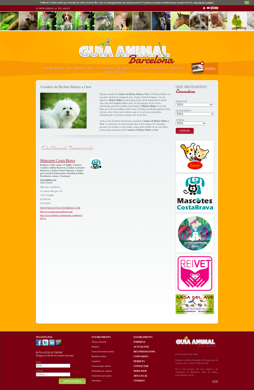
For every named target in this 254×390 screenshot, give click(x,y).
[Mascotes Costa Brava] (96, 168)
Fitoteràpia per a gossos (102, 371)
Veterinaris (96, 381)
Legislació (96, 361)
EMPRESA (176, 68)
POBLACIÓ (181, 101)
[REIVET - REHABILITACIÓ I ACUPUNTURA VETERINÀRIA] (195, 273)
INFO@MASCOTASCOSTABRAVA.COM (60, 208)
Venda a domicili (99, 342)
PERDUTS (160, 68)
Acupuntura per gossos (101, 376)
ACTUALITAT (105, 68)
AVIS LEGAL (141, 375)
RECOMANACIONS (80, 68)
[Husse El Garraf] (195, 156)
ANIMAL (180, 120)
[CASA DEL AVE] (195, 304)
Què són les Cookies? (204, 2)
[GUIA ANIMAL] (127, 63)
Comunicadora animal (101, 366)
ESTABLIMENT (183, 110)
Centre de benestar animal (103, 352)
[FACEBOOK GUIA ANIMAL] (39, 345)
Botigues (95, 347)
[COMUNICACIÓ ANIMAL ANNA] (195, 233)
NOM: (38, 362)
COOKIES (139, 380)
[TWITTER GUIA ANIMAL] (45, 345)
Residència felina (99, 356)
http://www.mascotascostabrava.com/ (56, 211)
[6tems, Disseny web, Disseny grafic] (215, 382)
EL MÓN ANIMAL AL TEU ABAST (53, 8)
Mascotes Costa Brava (57, 160)
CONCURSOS (141, 68)
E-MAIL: (40, 371)
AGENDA (123, 68)
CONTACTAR (114, 72)
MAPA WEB (140, 371)
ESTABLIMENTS (54, 68)
